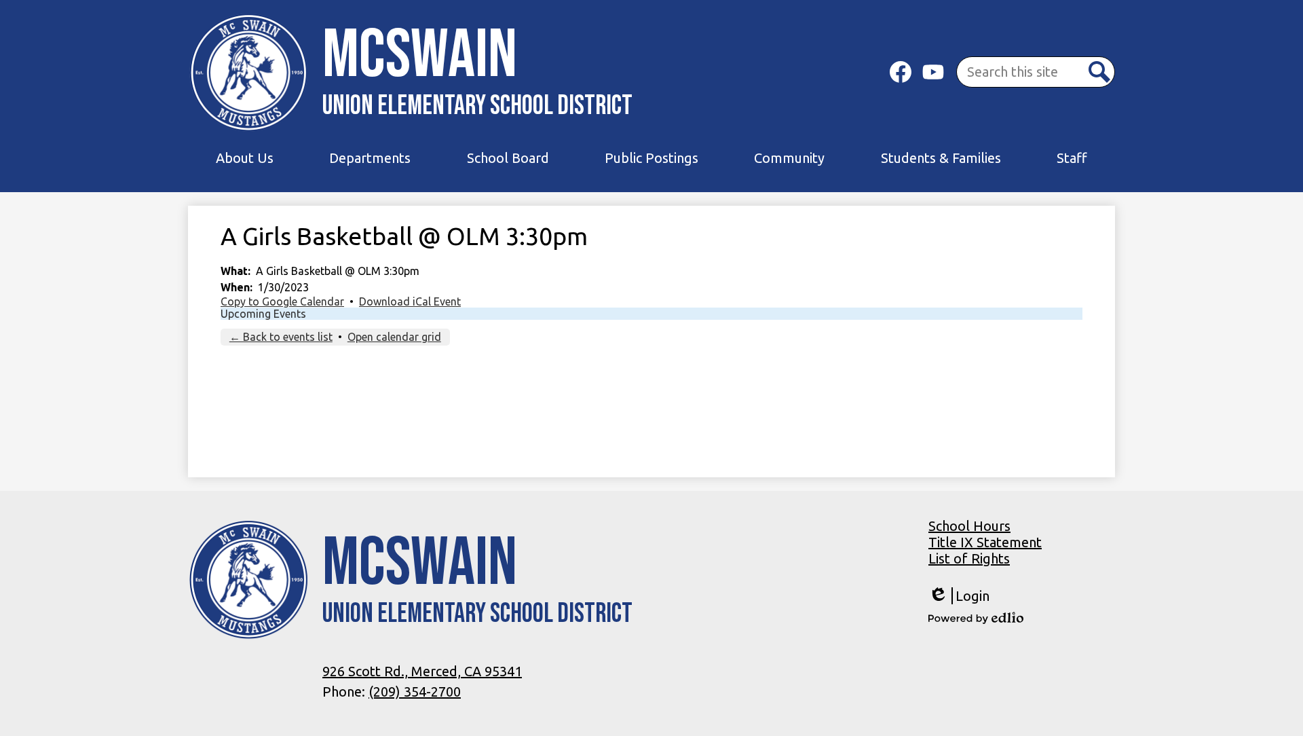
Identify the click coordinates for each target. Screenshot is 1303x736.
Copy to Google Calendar (282, 301)
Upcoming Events (263, 314)
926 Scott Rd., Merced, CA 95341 (422, 671)
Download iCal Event (410, 301)
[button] (244, 158)
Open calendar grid (394, 337)
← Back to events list (281, 337)
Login (958, 596)
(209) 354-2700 (415, 691)
